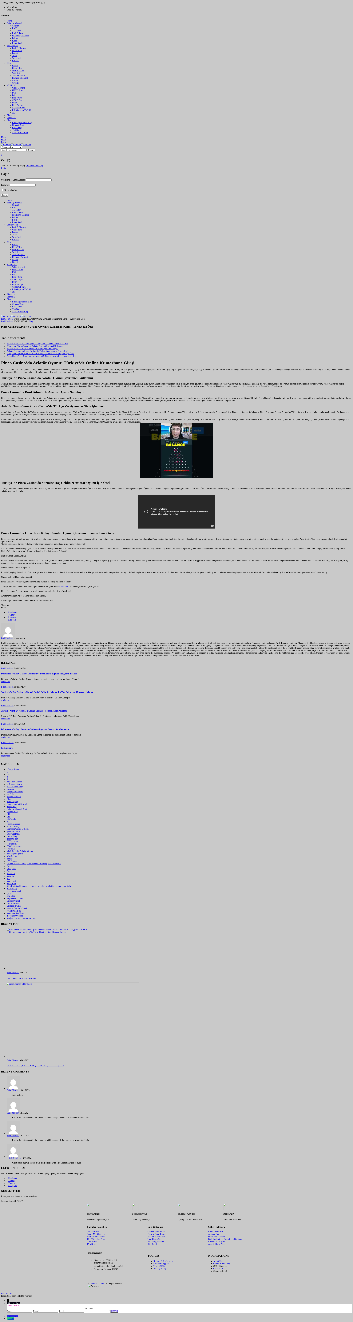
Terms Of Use (159, 1266)
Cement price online (156, 1231)
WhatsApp (13, 1316)
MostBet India (13, 856)
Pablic (9, 871)
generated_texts (13, 831)
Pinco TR (11, 873)
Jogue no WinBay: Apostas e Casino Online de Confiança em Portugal (34, 711)
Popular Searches (97, 1227)
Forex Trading (13, 826)
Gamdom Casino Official (18, 829)
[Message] (97, 1311)
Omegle (10, 866)
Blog (10, 319)
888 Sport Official (14, 782)
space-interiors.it (14, 891)
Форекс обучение (15, 916)
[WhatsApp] (8, 1316)
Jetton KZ (11, 849)
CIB (8, 816)
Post (8, 878)
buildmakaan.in (97, 1283)
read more (5, 681)
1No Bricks (92, 1244)
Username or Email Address (13, 180)
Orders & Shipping (221, 1263)
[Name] (20, 1311)
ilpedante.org (12, 839)
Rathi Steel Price (215, 1231)
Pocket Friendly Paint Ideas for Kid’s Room (21, 978)
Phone (11, 1318)
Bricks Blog (12, 806)
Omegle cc (11, 868)
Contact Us (218, 1268)
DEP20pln (11, 819)
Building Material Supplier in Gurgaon (225, 1239)
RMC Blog (11, 883)
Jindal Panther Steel (156, 1236)
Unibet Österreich (14, 903)
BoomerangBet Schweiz (17, 804)
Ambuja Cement (215, 1234)
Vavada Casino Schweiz (17, 908)
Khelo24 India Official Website (20, 851)
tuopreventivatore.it (15, 898)
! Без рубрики (13, 769)
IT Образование (14, 846)
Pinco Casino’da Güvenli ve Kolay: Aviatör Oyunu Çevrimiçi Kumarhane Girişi (41, 356)
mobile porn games (15, 854)
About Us (217, 1261)
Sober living (12, 888)
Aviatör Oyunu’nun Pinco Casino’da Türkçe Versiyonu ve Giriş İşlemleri (38, 351)
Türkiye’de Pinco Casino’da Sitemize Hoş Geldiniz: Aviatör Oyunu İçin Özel (40, 353)
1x (8, 774)
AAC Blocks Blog (15, 786)
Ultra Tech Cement (216, 1236)
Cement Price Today (156, 1234)
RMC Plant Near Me (96, 1236)
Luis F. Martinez (14, 1158)
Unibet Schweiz (14, 906)
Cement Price (93, 1231)
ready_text (11, 881)
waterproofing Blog (15, 913)
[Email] (72, 1311)
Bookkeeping (12, 801)
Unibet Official (13, 901)
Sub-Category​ (155, 1227)
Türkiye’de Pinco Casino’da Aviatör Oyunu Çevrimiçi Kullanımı (35, 346)
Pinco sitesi (64, 586)
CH (8, 814)
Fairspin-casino (13, 824)
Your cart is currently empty (13, 165)
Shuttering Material (156, 1241)
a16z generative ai (14, 784)
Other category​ (216, 1227)
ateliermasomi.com (15, 791)
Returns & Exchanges (163, 1261)
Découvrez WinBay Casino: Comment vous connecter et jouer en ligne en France (39, 674)
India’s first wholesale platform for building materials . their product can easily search (35, 1066)
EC (8, 821)
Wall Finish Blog (14, 911)
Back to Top (6, 1293)
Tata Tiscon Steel (155, 1239)
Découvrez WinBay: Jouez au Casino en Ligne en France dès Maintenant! (35, 729)
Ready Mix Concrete (96, 1234)
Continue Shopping (34, 165)
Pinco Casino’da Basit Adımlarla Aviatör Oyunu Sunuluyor (32, 348)
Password (5, 185)
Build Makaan (7, 321)
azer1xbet (11, 794)
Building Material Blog (17, 809)
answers (10, 789)
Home (3, 319)
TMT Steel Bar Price (96, 1239)
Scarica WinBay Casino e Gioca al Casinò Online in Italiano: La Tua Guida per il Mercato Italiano (47, 692)
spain (9, 893)
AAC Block (92, 1241)
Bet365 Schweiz (14, 796)
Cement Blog (12, 811)
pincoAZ (10, 876)
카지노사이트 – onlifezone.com (21, 918)
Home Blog (12, 836)
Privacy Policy (159, 1268)
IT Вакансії (12, 844)
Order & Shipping (161, 1263)
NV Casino (12, 861)
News (9, 858)
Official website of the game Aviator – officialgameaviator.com (34, 863)
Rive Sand (152, 1244)
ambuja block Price (216, 1244)
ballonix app (7, 748)
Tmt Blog (11, 896)
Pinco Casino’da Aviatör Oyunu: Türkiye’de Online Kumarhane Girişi (37, 343)
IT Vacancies (12, 841)
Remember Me (10, 190)
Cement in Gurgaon (216, 1241)
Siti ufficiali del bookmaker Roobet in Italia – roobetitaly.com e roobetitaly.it (40, 886)
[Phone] (46, 1311)
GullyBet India (13, 834)
